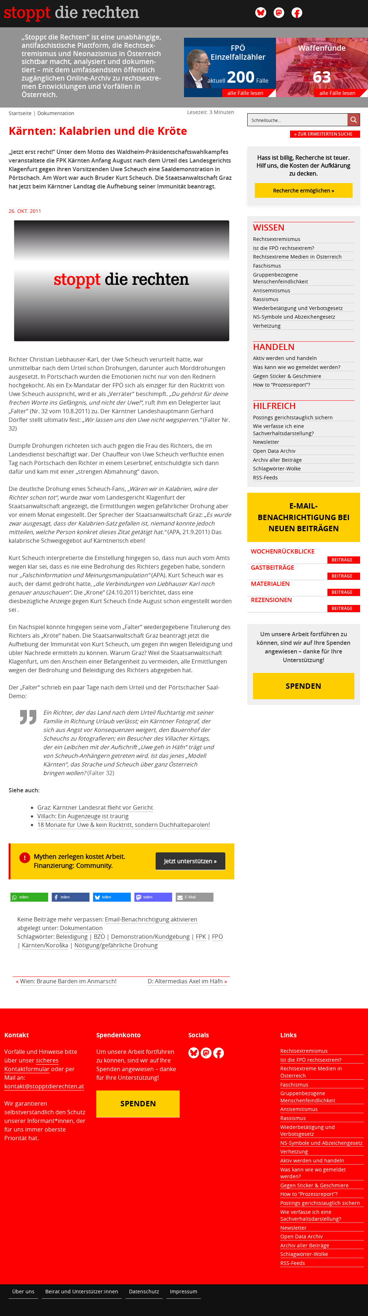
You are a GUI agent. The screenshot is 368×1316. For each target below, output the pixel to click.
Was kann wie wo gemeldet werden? (296, 367)
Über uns (23, 1291)
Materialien (302, 587)
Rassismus (266, 299)
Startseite (20, 113)
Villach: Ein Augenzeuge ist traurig (83, 816)
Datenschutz (144, 1291)
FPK (201, 937)
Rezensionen (302, 603)
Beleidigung (72, 937)
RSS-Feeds (265, 477)
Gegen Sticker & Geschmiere (287, 376)
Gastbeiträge (302, 571)
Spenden (303, 686)
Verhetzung (267, 325)
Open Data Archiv (274, 450)
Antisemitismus (271, 290)
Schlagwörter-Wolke (277, 468)
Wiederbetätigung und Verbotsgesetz (298, 308)
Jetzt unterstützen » (190, 861)
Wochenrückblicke (302, 555)
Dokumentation (55, 113)
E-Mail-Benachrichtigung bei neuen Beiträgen (304, 517)
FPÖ (217, 937)
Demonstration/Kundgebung (150, 937)
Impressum (183, 1291)
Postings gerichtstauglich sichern (293, 417)
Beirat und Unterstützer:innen (81, 1291)
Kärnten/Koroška (45, 945)
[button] (29, 897)
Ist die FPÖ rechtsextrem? (283, 248)
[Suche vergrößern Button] (354, 120)
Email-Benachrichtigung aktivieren (151, 919)
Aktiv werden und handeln (285, 358)
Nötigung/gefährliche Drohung (116, 945)
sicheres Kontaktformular (31, 1064)
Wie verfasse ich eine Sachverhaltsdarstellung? (283, 430)
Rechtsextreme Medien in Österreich (297, 256)
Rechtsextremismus (276, 239)
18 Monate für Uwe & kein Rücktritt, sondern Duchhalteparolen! (123, 825)
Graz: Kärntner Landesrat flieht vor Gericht (95, 807)
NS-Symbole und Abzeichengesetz (294, 316)
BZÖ (99, 937)
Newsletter (266, 441)
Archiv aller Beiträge (277, 459)
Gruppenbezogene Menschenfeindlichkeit (280, 278)
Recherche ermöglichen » (303, 190)
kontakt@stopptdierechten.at (44, 1086)
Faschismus (267, 265)
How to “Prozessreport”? (281, 384)
